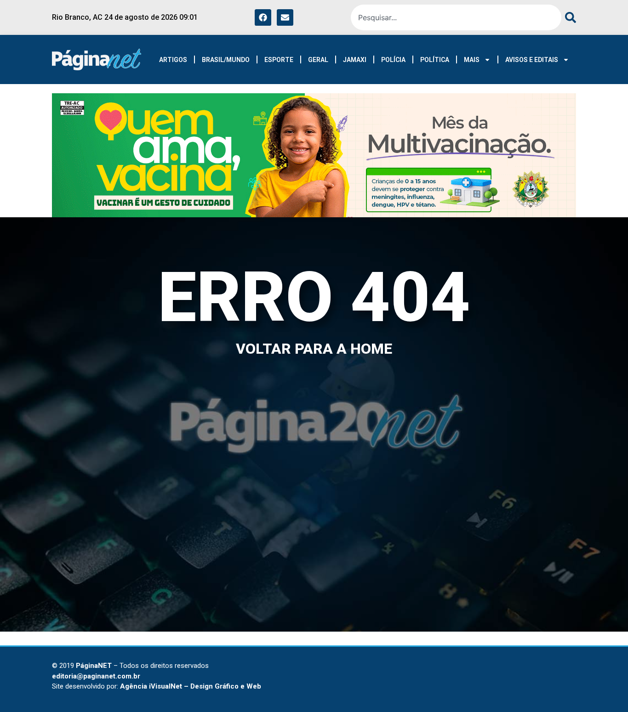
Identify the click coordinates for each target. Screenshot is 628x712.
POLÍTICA (434, 59)
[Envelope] (285, 17)
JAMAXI (354, 59)
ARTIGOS (173, 59)
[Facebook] (263, 17)
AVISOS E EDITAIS (531, 59)
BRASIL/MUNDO (226, 59)
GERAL (318, 59)
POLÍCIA (393, 59)
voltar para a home (314, 348)
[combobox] (456, 17)
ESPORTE (278, 59)
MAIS (472, 59)
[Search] (568, 17)
